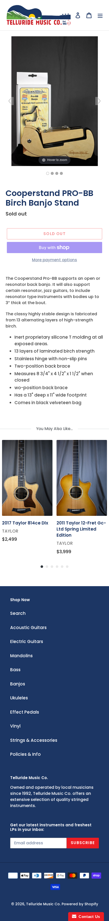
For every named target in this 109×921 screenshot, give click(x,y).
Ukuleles (19, 698)
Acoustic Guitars (28, 627)
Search (18, 613)
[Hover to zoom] (54, 101)
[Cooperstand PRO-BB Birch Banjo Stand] (47, 173)
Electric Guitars (26, 641)
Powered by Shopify (80, 904)
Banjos (17, 684)
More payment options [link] (54, 259)
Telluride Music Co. (43, 904)
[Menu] (100, 15)
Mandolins (21, 656)
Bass (15, 670)
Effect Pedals (24, 712)
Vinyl (15, 726)
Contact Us (88, 916)
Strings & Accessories (33, 740)
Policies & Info (25, 754)
